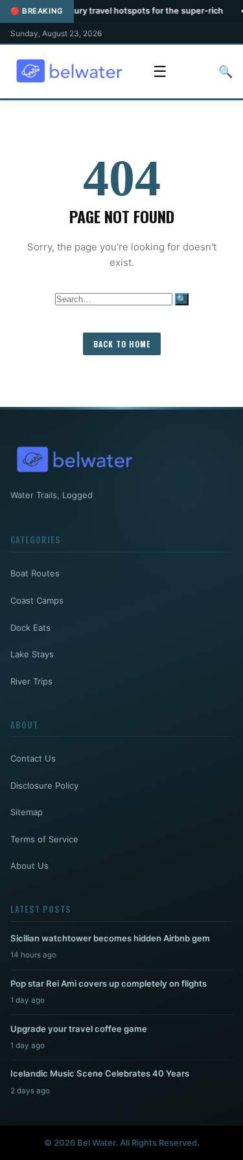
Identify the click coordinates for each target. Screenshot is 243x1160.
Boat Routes (35, 573)
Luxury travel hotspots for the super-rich (123, 11)
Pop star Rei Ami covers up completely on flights (108, 983)
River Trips (31, 681)
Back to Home (121, 343)
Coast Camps (37, 600)
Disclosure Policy (44, 785)
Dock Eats (30, 627)
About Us (29, 865)
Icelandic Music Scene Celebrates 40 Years (99, 1073)
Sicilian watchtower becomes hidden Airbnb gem (110, 938)
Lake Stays (32, 654)
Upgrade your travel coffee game (78, 1028)
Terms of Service (44, 839)
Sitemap (26, 812)
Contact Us (33, 758)
